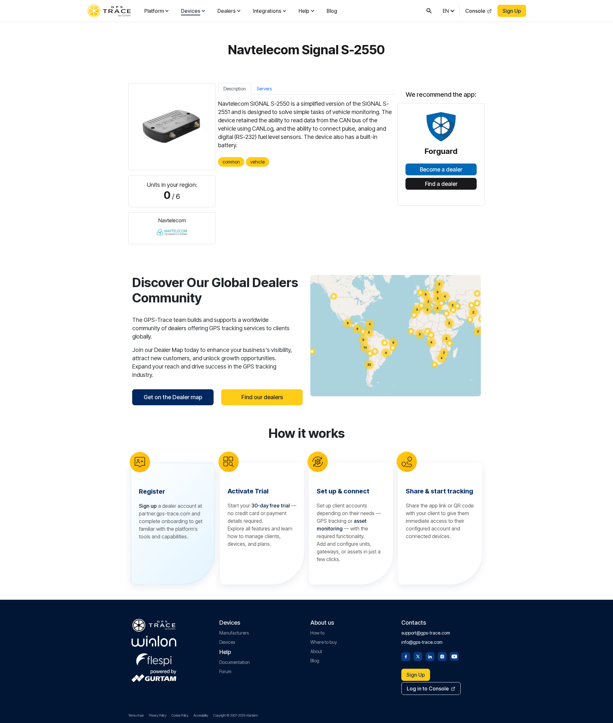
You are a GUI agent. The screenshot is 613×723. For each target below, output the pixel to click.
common (231, 161)
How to (317, 632)
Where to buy (323, 642)
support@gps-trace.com (425, 632)
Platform (154, 11)
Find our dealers (262, 397)
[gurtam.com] (153, 641)
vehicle (257, 161)
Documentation (234, 662)
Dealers (226, 11)
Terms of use (136, 715)
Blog (332, 11)
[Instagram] (442, 655)
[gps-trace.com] (109, 10)
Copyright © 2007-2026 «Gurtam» (235, 715)
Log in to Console (428, 688)
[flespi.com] (153, 658)
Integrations (267, 11)
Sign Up (512, 11)
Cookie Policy (179, 715)
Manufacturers (234, 632)
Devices (190, 11)
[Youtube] (454, 655)
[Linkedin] (430, 655)
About (316, 651)
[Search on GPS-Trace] (429, 10)
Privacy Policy (157, 715)
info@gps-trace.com (422, 642)
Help (304, 11)
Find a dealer (441, 184)
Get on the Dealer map (173, 397)
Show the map (395, 335)
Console (475, 11)
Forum (225, 671)
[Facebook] (405, 655)
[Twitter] (417, 655)
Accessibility (200, 715)
